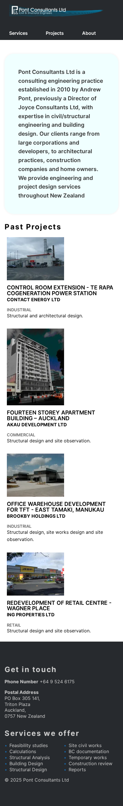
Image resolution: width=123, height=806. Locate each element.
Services (18, 33)
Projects (55, 33)
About (89, 33)
